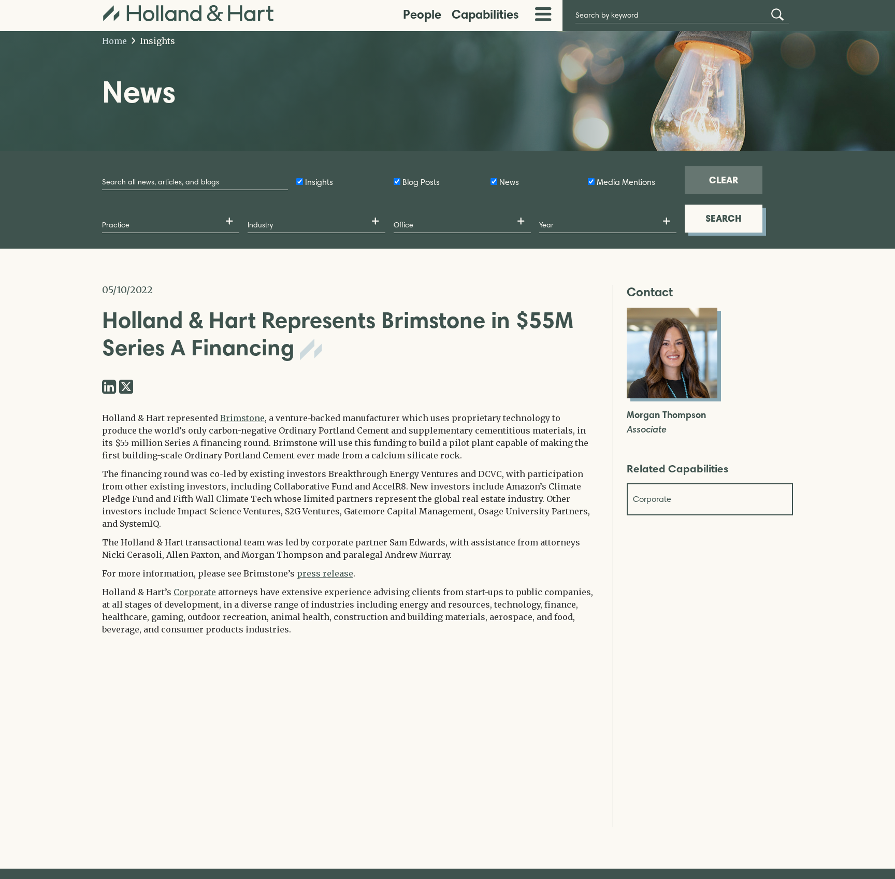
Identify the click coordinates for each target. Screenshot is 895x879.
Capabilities (485, 14)
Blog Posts (421, 182)
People (422, 14)
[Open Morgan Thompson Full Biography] (672, 395)
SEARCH (723, 218)
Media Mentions (626, 182)
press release (325, 573)
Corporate (195, 592)
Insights (156, 41)
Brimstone (242, 418)
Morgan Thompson (666, 415)
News (509, 182)
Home (114, 41)
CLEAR (723, 180)
